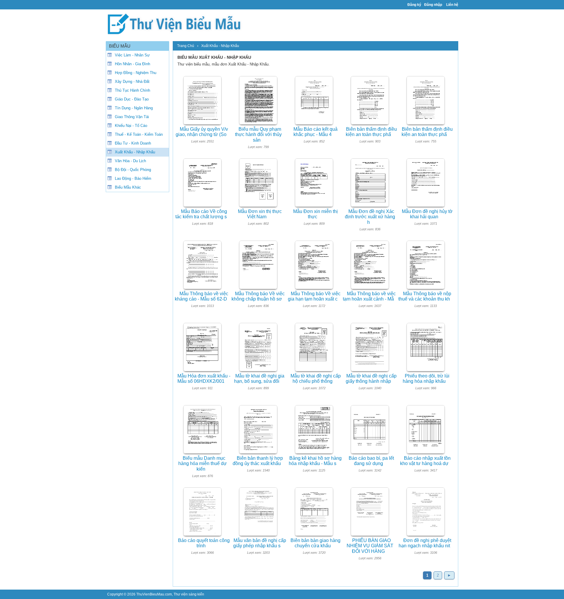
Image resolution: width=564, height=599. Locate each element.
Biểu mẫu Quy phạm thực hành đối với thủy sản (258, 134)
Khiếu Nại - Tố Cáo (131, 125)
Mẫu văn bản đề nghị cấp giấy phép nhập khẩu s (259, 543)
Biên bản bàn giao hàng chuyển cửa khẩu (315, 543)
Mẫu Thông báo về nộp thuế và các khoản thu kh (424, 296)
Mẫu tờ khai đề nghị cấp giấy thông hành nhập (371, 378)
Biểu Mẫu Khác (128, 187)
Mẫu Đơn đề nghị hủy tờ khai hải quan (427, 214)
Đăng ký (414, 5)
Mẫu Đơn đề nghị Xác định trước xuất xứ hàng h (370, 217)
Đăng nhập (433, 5)
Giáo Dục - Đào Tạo (132, 99)
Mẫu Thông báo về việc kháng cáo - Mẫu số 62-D (201, 296)
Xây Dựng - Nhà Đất (132, 81)
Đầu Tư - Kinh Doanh (133, 143)
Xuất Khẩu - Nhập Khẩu (135, 152)
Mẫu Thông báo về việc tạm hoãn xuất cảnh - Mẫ (369, 296)
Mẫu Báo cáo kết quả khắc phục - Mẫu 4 (315, 132)
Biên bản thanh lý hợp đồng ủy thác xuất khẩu (258, 461)
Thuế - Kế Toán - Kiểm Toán (139, 134)
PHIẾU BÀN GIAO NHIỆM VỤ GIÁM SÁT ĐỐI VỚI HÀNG (370, 546)
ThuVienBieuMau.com (154, 594)
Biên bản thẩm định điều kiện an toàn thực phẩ (371, 132)
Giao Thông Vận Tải (132, 117)
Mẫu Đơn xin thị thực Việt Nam (260, 214)
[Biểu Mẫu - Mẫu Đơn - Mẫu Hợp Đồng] (176, 23)
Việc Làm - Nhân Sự (132, 55)
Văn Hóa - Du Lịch (130, 161)
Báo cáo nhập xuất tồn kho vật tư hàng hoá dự (425, 461)
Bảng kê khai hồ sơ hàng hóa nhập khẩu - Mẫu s (315, 461)
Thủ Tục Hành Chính (132, 90)
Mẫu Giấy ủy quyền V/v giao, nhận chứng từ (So (202, 132)
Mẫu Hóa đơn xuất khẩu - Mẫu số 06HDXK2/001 (203, 378)
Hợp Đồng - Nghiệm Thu (135, 73)
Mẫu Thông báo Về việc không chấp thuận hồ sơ (258, 296)
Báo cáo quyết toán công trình (204, 543)
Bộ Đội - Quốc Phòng (133, 169)
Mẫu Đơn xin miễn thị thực (315, 214)
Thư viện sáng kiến (189, 594)
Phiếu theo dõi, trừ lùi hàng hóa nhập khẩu (426, 378)
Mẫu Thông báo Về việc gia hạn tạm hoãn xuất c (314, 296)
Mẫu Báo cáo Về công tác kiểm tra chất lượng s (201, 214)
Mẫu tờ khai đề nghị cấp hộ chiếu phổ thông (316, 378)
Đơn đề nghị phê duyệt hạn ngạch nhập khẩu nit (425, 543)
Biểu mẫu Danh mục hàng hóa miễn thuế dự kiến (202, 464)
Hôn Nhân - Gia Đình (132, 64)
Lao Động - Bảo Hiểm (133, 178)
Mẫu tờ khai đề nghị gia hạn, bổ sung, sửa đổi (259, 378)
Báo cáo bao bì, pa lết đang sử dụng (371, 461)
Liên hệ (452, 5)
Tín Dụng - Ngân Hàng (134, 108)
